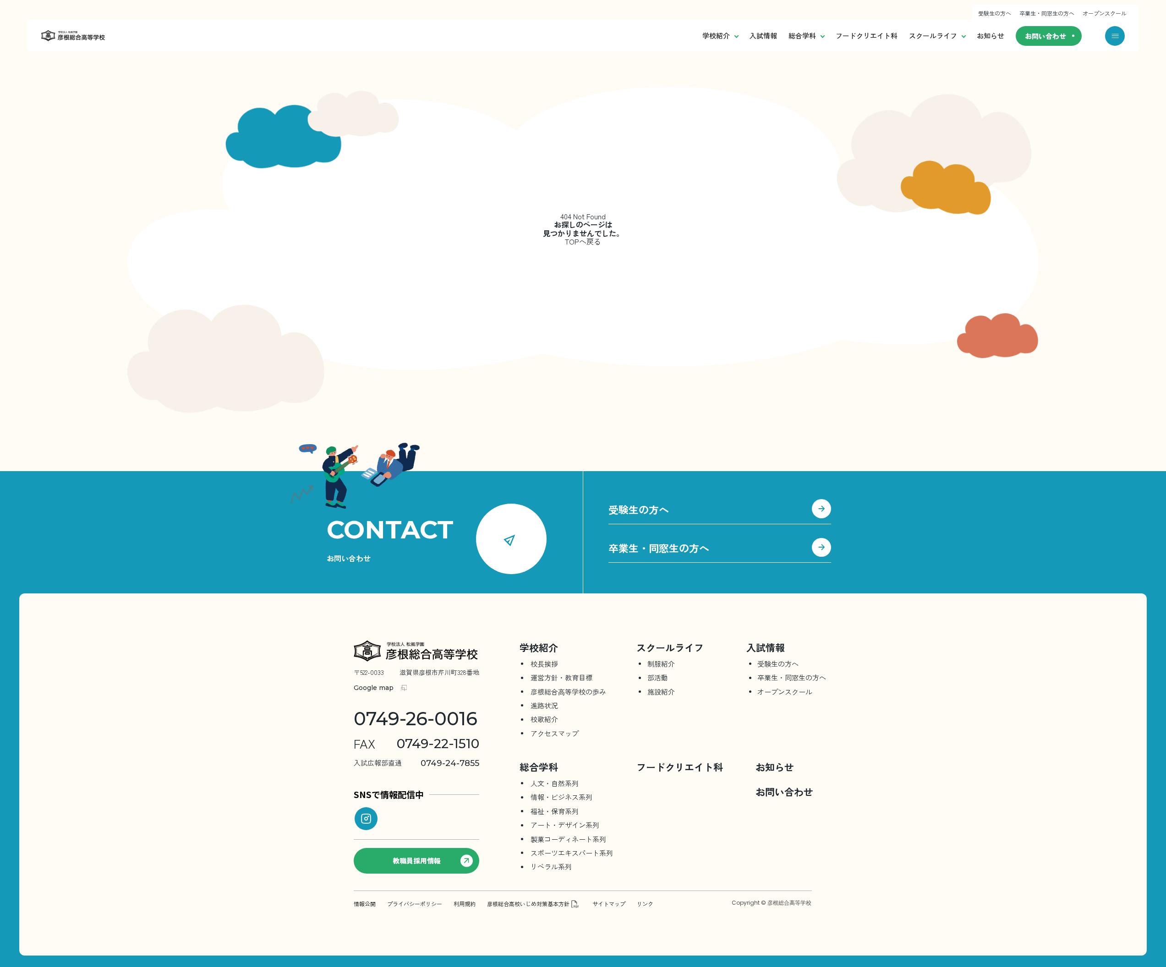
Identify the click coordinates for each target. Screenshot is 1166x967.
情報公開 (365, 904)
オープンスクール (1105, 13)
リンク (645, 904)
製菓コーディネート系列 (568, 839)
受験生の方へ (994, 13)
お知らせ (990, 35)
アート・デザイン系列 (565, 825)
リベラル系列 (551, 866)
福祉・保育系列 (555, 811)
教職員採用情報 (417, 860)
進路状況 (544, 705)
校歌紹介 (544, 719)
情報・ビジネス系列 (561, 797)
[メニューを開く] (1115, 36)
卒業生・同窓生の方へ (1046, 13)
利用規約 (465, 904)
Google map (374, 687)
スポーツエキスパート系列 (572, 853)
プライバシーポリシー (414, 904)
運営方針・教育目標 (561, 677)
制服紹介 (661, 663)
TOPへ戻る (583, 241)
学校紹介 (716, 35)
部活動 (657, 677)
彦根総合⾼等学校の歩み (568, 691)
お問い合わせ (1045, 36)
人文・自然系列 (555, 783)
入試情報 (763, 35)
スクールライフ (933, 35)
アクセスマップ (555, 733)
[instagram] (366, 818)
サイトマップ (608, 904)
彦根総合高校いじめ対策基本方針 (528, 904)
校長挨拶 (544, 663)
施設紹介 (661, 691)
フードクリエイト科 (867, 35)
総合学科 (802, 35)
